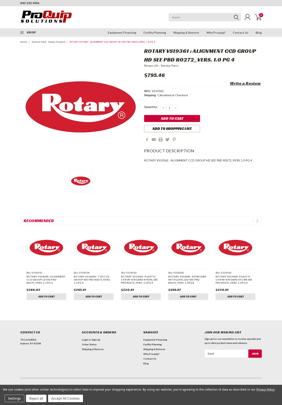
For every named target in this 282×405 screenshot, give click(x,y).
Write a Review (245, 83)
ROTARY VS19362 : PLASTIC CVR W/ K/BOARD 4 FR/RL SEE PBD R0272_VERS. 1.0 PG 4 (139, 279)
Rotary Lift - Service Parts (161, 65)
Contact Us (240, 32)
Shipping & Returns (186, 32)
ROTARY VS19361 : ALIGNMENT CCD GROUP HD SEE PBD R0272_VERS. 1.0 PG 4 (112, 42)
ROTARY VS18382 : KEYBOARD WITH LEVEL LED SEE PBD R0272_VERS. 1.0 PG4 (187, 279)
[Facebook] (147, 139)
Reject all (36, 398)
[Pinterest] (174, 139)
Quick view (46, 248)
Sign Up (96, 339)
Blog (259, 32)
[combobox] (205, 17)
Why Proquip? (215, 32)
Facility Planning (154, 32)
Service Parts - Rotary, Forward (48, 42)
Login (85, 339)
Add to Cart (46, 296)
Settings (14, 398)
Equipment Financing (122, 32)
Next (257, 221)
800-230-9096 (29, 3)
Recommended (39, 220)
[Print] (161, 139)
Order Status (89, 344)
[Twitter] (167, 139)
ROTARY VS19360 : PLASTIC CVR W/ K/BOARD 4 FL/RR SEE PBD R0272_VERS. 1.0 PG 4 (234, 279)
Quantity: (151, 107)
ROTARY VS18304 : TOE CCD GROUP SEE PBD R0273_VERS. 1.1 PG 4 (92, 279)
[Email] (154, 139)
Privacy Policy (265, 389)
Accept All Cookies (65, 398)
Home (23, 42)
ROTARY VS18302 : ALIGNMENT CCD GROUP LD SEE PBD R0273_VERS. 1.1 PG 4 (46, 279)
